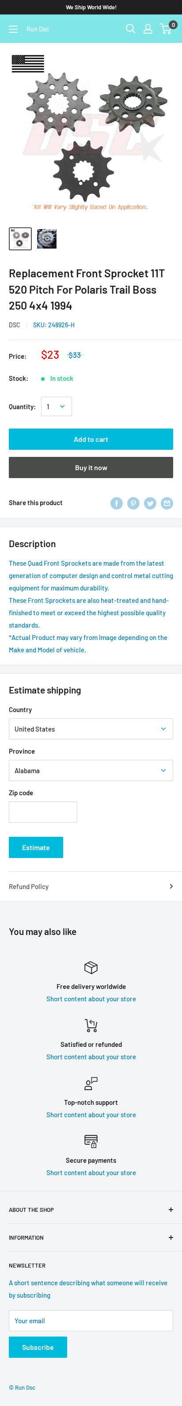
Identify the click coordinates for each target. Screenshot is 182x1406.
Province (22, 751)
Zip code (21, 793)
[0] (165, 28)
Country (20, 709)
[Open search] (131, 29)
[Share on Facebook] (116, 502)
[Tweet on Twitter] (150, 502)
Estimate (36, 847)
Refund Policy (29, 886)
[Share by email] (167, 502)
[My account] (148, 29)
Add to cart (91, 439)
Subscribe (38, 1347)
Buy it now (91, 467)
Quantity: (22, 406)
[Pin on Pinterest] (133, 502)
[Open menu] (13, 29)
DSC (14, 325)
